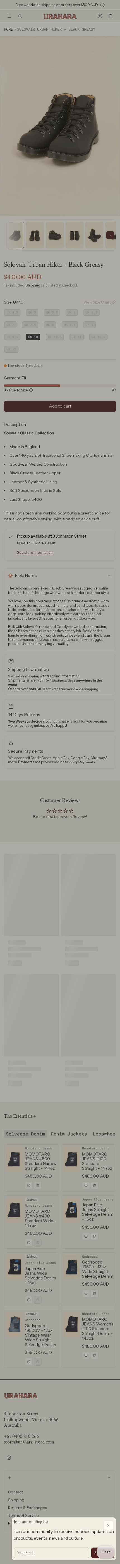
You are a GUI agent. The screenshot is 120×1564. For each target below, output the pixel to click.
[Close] (108, 1525)
